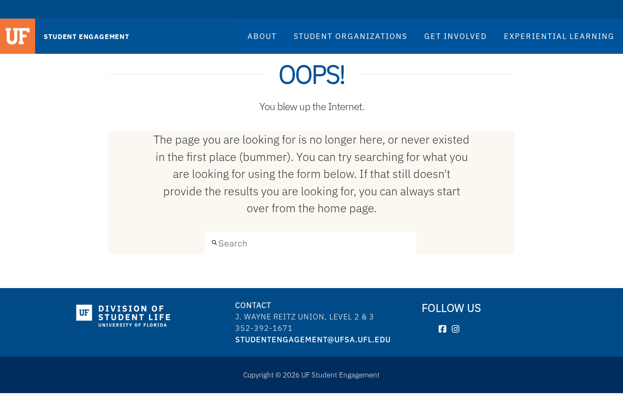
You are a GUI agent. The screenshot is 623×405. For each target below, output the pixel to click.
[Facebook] (442, 329)
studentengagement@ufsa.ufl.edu (313, 339)
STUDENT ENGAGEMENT (86, 36)
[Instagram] (455, 329)
